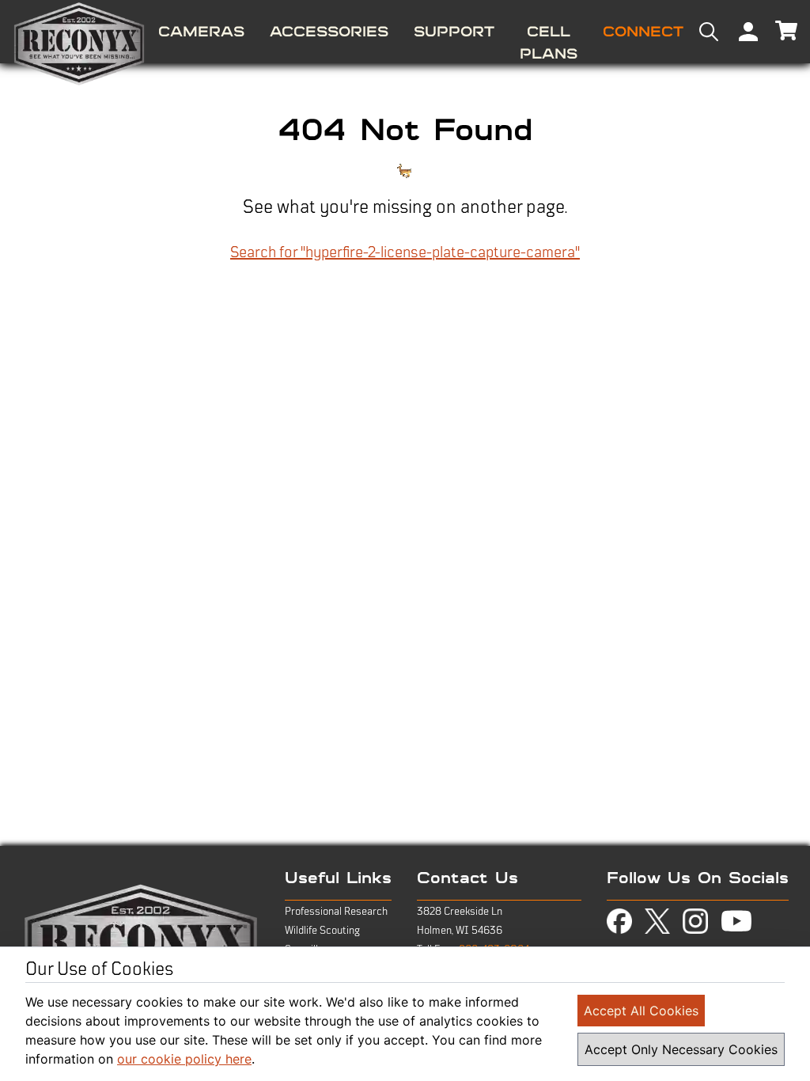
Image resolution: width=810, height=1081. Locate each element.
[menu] (405, 31)
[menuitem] (201, 31)
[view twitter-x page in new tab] (657, 921)
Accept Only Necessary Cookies (681, 1049)
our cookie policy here (184, 1059)
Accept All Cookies (641, 1010)
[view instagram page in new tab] (695, 921)
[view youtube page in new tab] (736, 921)
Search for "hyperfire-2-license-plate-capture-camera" (405, 252)
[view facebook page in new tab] (619, 921)
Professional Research (336, 911)
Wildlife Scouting (322, 930)
